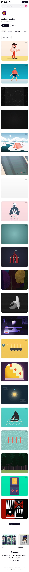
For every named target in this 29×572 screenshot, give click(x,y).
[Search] (26, 6)
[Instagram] (15, 560)
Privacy (18, 567)
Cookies (23, 567)
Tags (11, 569)
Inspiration (18, 555)
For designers (5, 555)
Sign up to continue (14, 524)
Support (18, 557)
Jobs (8, 569)
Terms (14, 567)
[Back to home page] (7, 2)
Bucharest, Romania (6, 21)
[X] (11, 560)
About (13, 557)
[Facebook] (13, 560)
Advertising (24, 555)
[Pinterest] (18, 560)
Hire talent (11, 555)
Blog (10, 557)
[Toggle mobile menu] (2, 2)
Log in (24, 2)
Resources (19, 569)
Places (14, 569)
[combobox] (10, 6)
